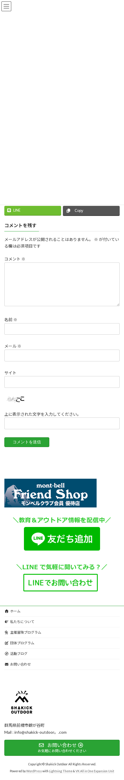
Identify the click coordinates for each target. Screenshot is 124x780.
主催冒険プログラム (25, 632)
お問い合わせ (20, 664)
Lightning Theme (60, 771)
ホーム (15, 611)
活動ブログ (18, 653)
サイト (10, 372)
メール (12, 346)
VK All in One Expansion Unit (95, 771)
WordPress (34, 771)
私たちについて (22, 622)
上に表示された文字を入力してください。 (42, 413)
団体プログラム (22, 643)
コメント (14, 258)
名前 (10, 319)
